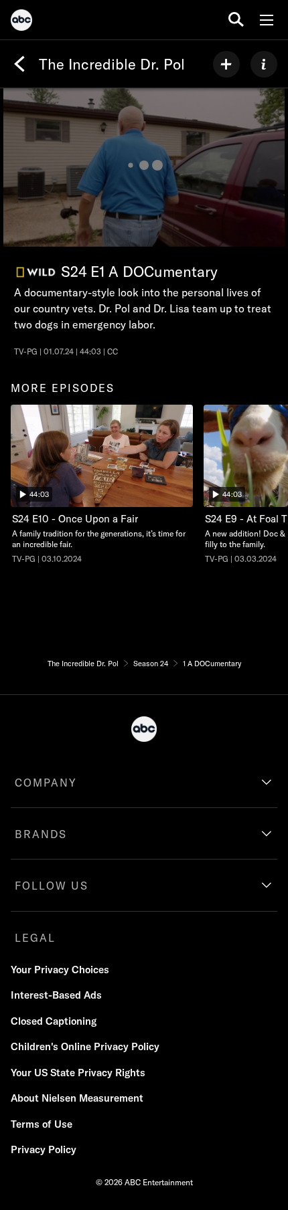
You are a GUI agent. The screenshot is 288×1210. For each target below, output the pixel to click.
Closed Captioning (53, 1021)
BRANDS (41, 834)
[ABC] (21, 22)
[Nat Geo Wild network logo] (36, 272)
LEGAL (35, 938)
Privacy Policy (43, 1149)
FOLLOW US (51, 886)
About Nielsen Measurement (77, 1098)
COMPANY (46, 783)
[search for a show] (236, 20)
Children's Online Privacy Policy (85, 1046)
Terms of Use (41, 1124)
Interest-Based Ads (56, 995)
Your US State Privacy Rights (78, 1072)
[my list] (226, 64)
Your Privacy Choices (60, 969)
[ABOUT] (263, 64)
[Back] (19, 64)
